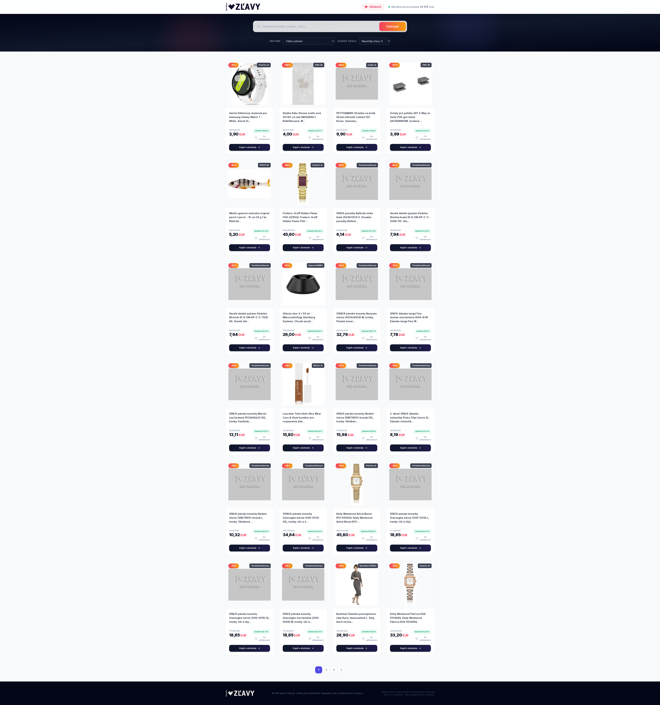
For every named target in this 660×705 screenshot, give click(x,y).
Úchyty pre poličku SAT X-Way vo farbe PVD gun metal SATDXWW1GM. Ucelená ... (410, 117)
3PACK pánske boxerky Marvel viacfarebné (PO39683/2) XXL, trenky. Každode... (247, 417)
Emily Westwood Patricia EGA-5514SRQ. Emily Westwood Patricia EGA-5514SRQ (408, 617)
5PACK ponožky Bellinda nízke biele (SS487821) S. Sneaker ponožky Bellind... (354, 217)
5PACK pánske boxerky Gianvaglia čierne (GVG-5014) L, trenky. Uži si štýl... (409, 517)
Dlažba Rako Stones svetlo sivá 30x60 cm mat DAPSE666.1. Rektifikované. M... (302, 117)
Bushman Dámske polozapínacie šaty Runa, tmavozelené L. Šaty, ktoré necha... (356, 617)
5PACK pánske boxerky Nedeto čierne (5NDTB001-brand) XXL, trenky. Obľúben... (355, 417)
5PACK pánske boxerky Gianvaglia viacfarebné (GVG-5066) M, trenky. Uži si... (301, 617)
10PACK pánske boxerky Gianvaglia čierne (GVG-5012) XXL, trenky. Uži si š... (301, 517)
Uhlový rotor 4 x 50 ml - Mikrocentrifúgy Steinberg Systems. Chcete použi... (299, 317)
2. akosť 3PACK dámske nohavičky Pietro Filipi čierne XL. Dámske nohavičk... (409, 417)
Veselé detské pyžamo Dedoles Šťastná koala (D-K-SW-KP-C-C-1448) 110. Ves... (410, 217)
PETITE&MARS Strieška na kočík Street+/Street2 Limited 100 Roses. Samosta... (355, 117)
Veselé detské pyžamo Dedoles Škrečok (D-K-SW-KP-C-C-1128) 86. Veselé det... (248, 317)
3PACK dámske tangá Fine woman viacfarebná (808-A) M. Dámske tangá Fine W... (409, 317)
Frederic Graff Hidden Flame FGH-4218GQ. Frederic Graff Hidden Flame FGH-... (300, 217)
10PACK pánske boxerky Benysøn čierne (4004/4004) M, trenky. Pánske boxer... (356, 317)
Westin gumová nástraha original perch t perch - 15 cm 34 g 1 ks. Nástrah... (249, 217)
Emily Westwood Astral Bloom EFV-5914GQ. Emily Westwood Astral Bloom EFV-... (354, 517)
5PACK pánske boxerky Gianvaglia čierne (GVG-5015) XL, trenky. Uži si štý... (249, 617)
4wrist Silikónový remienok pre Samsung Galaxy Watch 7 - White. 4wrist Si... (248, 117)
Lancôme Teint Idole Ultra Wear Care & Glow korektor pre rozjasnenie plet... (302, 417)
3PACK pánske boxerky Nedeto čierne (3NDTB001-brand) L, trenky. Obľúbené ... (248, 517)
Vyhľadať (392, 26)
